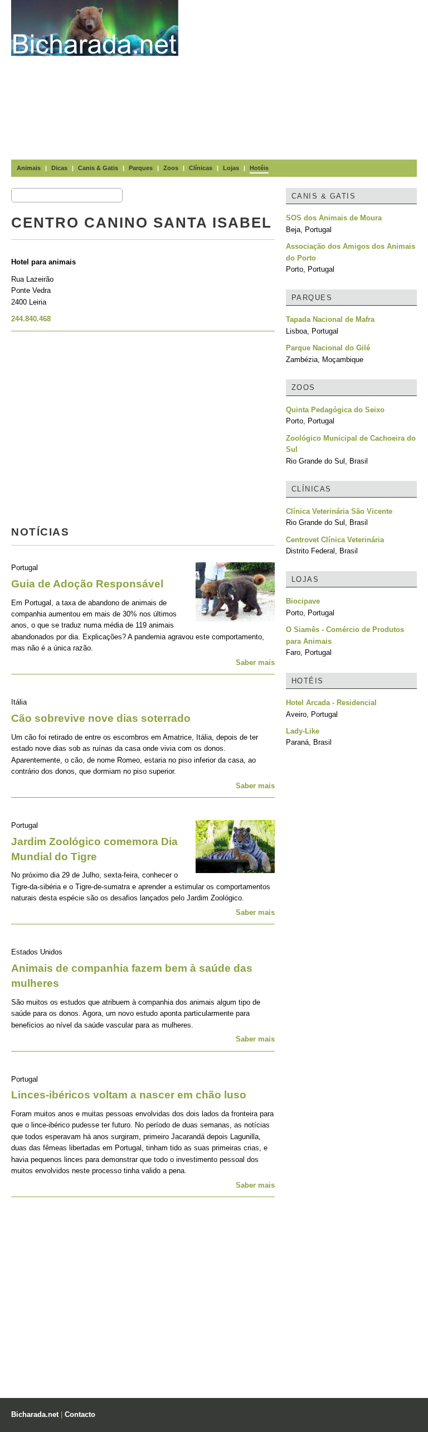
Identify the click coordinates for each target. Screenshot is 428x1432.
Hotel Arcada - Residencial (331, 702)
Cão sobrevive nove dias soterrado (101, 718)
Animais (29, 168)
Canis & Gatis (98, 168)
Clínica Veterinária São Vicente (339, 511)
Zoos (170, 168)
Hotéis (259, 168)
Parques (141, 168)
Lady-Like (302, 731)
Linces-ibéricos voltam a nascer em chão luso (128, 1095)
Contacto (80, 1414)
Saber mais (255, 662)
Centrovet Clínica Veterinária (335, 540)
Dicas (59, 168)
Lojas (231, 168)
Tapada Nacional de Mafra (330, 319)
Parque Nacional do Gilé (328, 348)
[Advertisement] (308, 78)
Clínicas (200, 168)
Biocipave (303, 601)
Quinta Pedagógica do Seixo (335, 410)
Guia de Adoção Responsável (87, 584)
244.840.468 (31, 319)
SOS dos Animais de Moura (334, 218)
